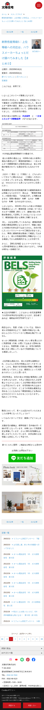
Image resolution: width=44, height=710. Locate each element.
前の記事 (10, 32)
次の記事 (34, 32)
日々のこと (21, 77)
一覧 (22, 32)
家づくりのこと (8, 77)
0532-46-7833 (12, 675)
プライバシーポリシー (24, 698)
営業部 (4, 81)
